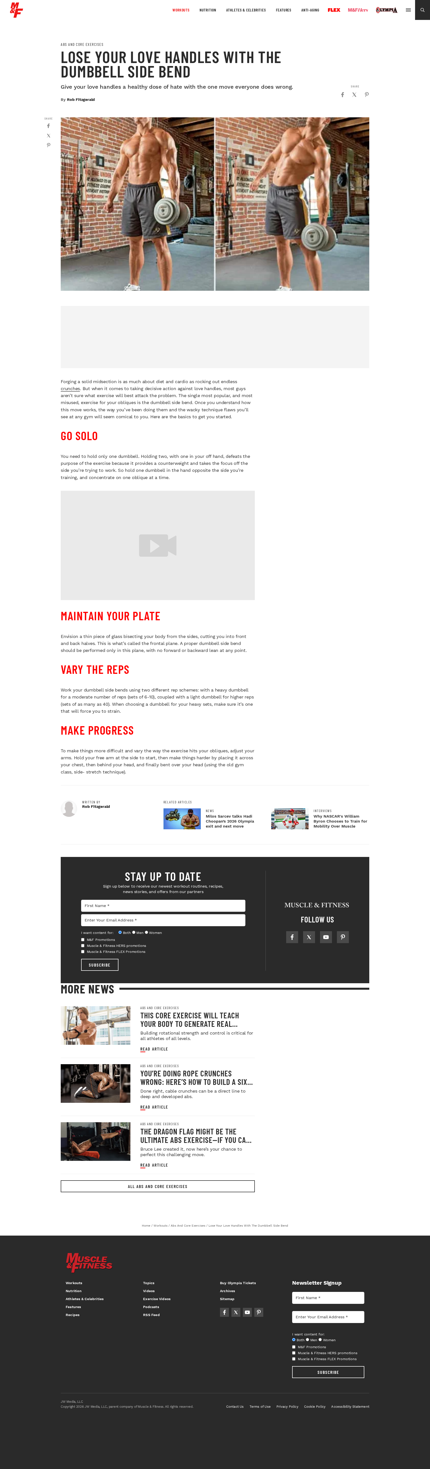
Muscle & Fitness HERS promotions (116, 946)
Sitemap (227, 1299)
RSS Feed (151, 1315)
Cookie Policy (315, 1406)
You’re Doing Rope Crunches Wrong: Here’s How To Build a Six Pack (193, 1081)
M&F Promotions (101, 940)
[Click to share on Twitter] (354, 94)
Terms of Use (260, 1406)
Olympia (386, 10)
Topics (148, 1283)
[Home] (16, 16)
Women (155, 933)
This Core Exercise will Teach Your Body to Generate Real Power (189, 1023)
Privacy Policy (287, 1406)
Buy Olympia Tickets (238, 1283)
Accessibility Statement (350, 1406)
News (210, 811)
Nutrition (208, 9)
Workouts (180, 9)
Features (283, 9)
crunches (70, 388)
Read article (154, 1048)
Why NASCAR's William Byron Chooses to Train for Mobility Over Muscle (340, 821)
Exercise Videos (156, 1299)
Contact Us (235, 1406)
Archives (227, 1291)
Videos (149, 1291)
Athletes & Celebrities (246, 9)
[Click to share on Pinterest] (366, 94)
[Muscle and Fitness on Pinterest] (343, 937)
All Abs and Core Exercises (158, 1186)
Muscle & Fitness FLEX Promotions (116, 952)
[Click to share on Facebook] (342, 94)
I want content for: (97, 933)
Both (127, 933)
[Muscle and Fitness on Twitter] (309, 937)
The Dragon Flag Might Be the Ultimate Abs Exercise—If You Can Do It (195, 1139)
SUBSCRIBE (99, 965)
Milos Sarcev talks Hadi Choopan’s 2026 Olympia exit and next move (230, 821)
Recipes (72, 1315)
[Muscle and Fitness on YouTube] (326, 937)
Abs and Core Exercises (82, 44)
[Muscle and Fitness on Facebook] (292, 937)
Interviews (323, 811)
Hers (358, 9)
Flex (334, 9)
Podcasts (151, 1307)
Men (139, 933)
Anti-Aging (310, 9)
